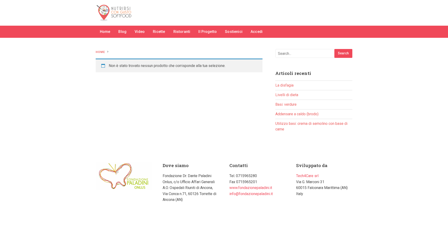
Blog (122, 31)
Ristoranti (181, 31)
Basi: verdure (286, 104)
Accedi (256, 31)
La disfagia (284, 85)
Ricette (159, 31)
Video (140, 31)
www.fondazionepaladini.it (250, 188)
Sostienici (233, 31)
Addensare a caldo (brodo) (296, 114)
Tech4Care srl (307, 176)
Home (105, 31)
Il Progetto (207, 31)
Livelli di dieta (286, 95)
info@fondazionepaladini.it (251, 194)
